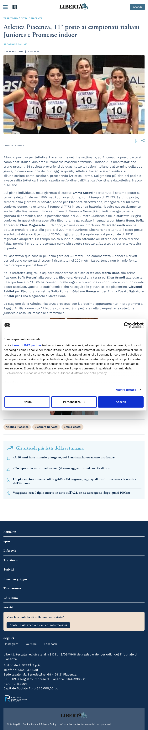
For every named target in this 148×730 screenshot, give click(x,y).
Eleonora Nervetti (46, 426)
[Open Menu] (5, 6)
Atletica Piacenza (17, 426)
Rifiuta (27, 402)
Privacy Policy (48, 724)
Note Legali (13, 724)
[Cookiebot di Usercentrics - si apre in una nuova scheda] (127, 325)
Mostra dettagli (126, 389)
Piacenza (36, 18)
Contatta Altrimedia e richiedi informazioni (38, 625)
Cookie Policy (30, 724)
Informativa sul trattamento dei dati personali (85, 724)
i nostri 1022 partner (26, 345)
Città (24, 18)
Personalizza (72, 402)
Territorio (10, 18)
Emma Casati (72, 426)
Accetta (121, 402)
